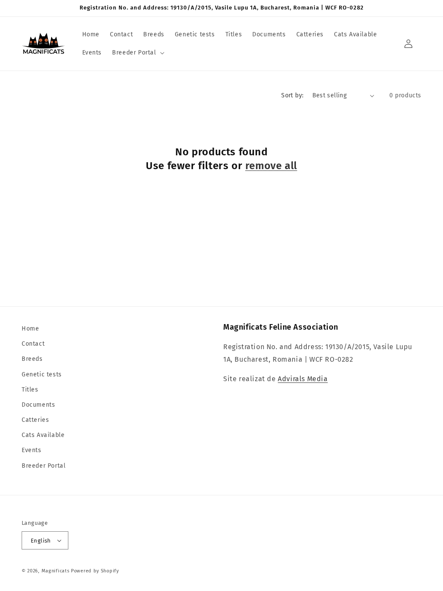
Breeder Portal (43, 465)
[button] (137, 53)
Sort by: (292, 95)
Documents (38, 404)
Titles (30, 389)
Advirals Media (302, 379)
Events (32, 450)
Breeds (32, 359)
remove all (271, 166)
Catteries (35, 420)
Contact (33, 343)
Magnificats (56, 571)
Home (30, 328)
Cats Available (43, 435)
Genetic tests (42, 374)
